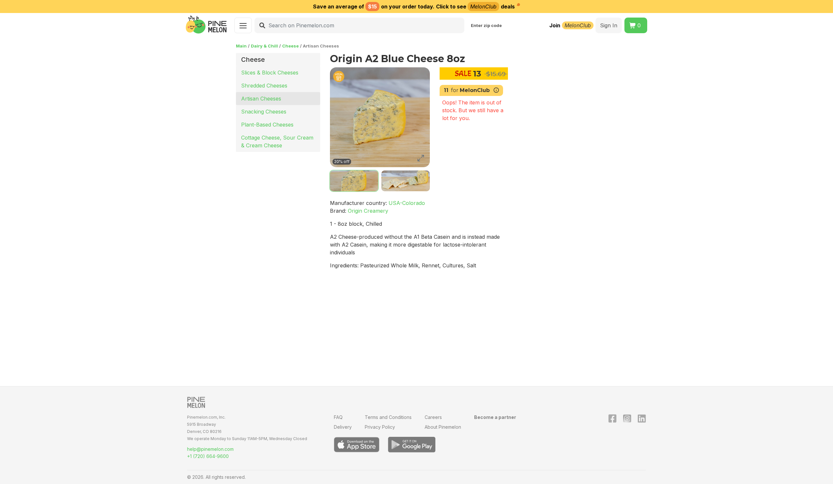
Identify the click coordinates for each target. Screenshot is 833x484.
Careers (433, 417)
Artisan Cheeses (261, 98)
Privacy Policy (380, 427)
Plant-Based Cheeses (267, 124)
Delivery (343, 427)
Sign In (608, 25)
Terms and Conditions (388, 417)
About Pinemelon (443, 427)
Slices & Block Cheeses (269, 72)
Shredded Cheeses (264, 85)
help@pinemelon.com (210, 449)
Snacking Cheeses (263, 111)
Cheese (290, 45)
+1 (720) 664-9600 (208, 456)
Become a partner (495, 417)
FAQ (338, 417)
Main (241, 45)
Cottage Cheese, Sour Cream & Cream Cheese (277, 141)
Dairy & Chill (264, 45)
